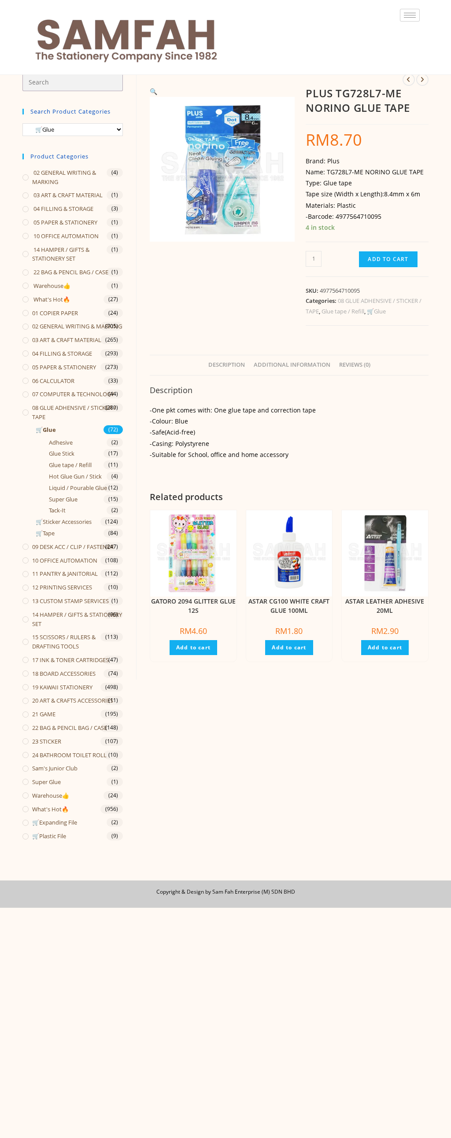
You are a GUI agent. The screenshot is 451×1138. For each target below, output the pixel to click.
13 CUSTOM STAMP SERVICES (70, 601)
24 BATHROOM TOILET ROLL (69, 755)
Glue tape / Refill (343, 311)
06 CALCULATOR (53, 381)
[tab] (226, 365)
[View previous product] (409, 80)
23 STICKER (46, 741)
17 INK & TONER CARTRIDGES (70, 660)
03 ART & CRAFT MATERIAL (67, 195)
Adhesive (61, 442)
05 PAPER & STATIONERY (64, 222)
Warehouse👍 (51, 286)
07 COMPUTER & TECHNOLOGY (73, 394)
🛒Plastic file (49, 836)
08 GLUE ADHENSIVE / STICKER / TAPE (74, 412)
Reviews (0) (354, 364)
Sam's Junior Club (55, 768)
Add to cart (388, 259)
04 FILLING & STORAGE (62, 209)
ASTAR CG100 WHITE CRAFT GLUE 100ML (288, 606)
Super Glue (63, 499)
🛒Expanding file (54, 822)
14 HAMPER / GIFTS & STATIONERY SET (60, 254)
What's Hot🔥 (51, 299)
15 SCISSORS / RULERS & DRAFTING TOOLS (64, 641)
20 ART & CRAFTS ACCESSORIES (72, 700)
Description (226, 364)
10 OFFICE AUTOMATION (65, 236)
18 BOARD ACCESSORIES (64, 674)
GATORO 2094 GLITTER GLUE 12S (193, 606)
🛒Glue (376, 311)
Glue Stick (61, 453)
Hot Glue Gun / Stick (75, 476)
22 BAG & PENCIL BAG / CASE (70, 272)
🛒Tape (45, 533)
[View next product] (422, 80)
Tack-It (57, 510)
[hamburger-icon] (410, 15)
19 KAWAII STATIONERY (62, 687)
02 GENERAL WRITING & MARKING (64, 177)
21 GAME (43, 714)
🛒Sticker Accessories (64, 522)
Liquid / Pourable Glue (78, 488)
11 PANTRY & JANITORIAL (65, 574)
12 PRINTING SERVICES (62, 587)
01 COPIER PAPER (55, 313)
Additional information (292, 364)
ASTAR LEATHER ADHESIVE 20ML (384, 606)
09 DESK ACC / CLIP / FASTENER (73, 547)
